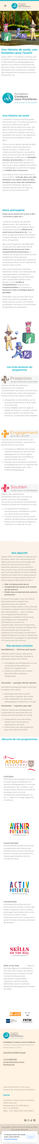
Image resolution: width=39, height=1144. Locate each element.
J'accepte (30, 1137)
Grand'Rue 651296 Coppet (14, 1052)
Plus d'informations (10, 1139)
